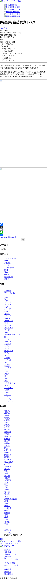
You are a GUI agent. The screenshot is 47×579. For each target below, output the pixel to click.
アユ (6, 295)
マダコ (7, 346)
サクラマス (8, 351)
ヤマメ (7, 339)
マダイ (7, 323)
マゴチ (7, 365)
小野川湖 (7, 450)
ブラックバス (9, 293)
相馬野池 (7, 432)
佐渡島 (7, 522)
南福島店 (7, 569)
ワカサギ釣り (9, 267)
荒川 (6, 520)
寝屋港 (7, 443)
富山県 (7, 494)
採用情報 (7, 557)
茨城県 (7, 425)
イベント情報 (9, 563)
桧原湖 (7, 413)
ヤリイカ (7, 316)
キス (6, 381)
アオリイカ (8, 304)
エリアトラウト (10, 258)
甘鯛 (6, 378)
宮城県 (7, 418)
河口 (6, 270)
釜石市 (7, 469)
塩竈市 (7, 503)
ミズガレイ (8, 402)
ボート (7, 265)
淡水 (6, 272)
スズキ (7, 374)
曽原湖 (7, 439)
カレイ (7, 392)
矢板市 (7, 478)
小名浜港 (7, 508)
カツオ (7, 397)
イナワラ (7, 369)
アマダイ (7, 367)
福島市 (7, 510)
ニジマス (7, 395)
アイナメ (7, 353)
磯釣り (7, 274)
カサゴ (7, 371)
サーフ (7, 261)
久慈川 (7, 515)
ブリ (6, 362)
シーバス (7, 325)
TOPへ (2, 539)
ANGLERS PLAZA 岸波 (9, 544)
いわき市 (7, 459)
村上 (6, 483)
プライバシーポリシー (13, 559)
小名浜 (7, 446)
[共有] (23, 235)
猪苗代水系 (8, 462)
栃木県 (7, 429)
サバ (6, 332)
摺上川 (7, 485)
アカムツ (7, 344)
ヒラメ (7, 314)
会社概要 (7, 552)
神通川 (7, 517)
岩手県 (7, 427)
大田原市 (7, 480)
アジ (6, 307)
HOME (7, 550)
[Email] (23, 229)
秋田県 (7, 457)
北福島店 (7, 572)
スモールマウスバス (12, 335)
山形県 (7, 420)
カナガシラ (8, 321)
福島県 (13, 237)
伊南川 (7, 506)
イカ (6, 300)
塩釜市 (7, 489)
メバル (7, 318)
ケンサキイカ (9, 383)
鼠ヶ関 (7, 476)
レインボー (8, 388)
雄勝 (6, 501)
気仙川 (7, 487)
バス (1, 237)
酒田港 (7, 453)
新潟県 (7, 416)
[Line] (23, 232)
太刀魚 (7, 390)
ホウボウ (7, 309)
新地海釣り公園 (10, 499)
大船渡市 (7, 466)
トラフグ (7, 385)
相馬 (6, 422)
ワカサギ (7, 291)
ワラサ (7, 358)
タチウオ (7, 341)
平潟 (6, 524)
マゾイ (7, 355)
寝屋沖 (7, 513)
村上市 (7, 464)
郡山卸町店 (8, 574)
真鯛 (6, 298)
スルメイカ (8, 328)
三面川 (7, 496)
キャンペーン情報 (11, 565)
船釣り (7, 279)
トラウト (7, 302)
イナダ (7, 330)
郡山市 (7, 441)
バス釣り (3, 28)
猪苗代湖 (7, 237)
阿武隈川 (7, 455)
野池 (6, 471)
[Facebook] (23, 224)
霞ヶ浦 (7, 492)
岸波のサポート (10, 554)
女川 (6, 473)
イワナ (7, 311)
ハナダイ (7, 399)
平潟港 (7, 434)
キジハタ (7, 360)
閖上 (6, 448)
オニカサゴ (8, 348)
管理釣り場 (8, 277)
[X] (23, 227)
